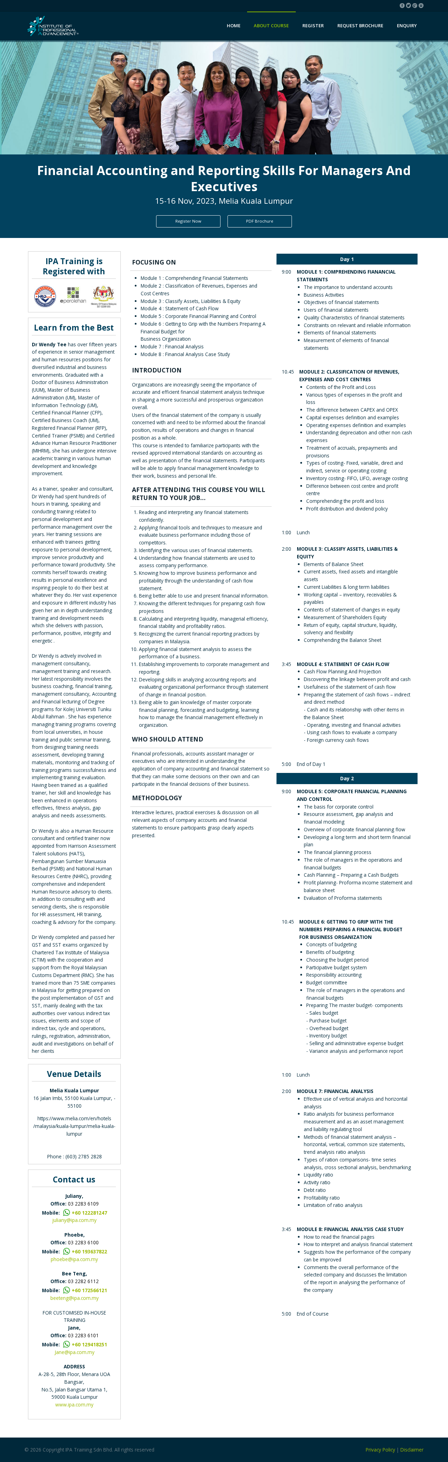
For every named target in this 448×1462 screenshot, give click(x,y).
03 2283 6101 (83, 1335)
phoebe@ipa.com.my (74, 1259)
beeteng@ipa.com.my (74, 1298)
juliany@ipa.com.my (74, 1220)
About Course (271, 25)
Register (313, 25)
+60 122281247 (89, 1212)
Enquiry (407, 25)
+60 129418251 (89, 1344)
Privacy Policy (380, 1449)
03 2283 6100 (83, 1242)
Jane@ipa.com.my (74, 1352)
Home (233, 25)
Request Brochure (360, 25)
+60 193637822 (89, 1251)
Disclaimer (412, 1449)
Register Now (188, 221)
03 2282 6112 (83, 1281)
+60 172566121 (89, 1290)
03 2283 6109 (83, 1203)
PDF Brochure (259, 221)
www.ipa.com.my (74, 1404)
